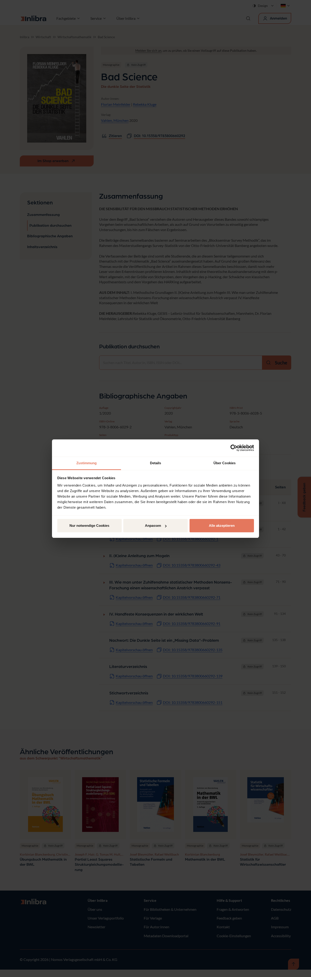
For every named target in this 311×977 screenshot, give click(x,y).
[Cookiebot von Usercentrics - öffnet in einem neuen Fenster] (234, 447)
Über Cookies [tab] (224, 463)
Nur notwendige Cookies (89, 525)
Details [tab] (155, 463)
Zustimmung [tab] (86, 463)
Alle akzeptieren (222, 525)
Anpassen (153, 525)
